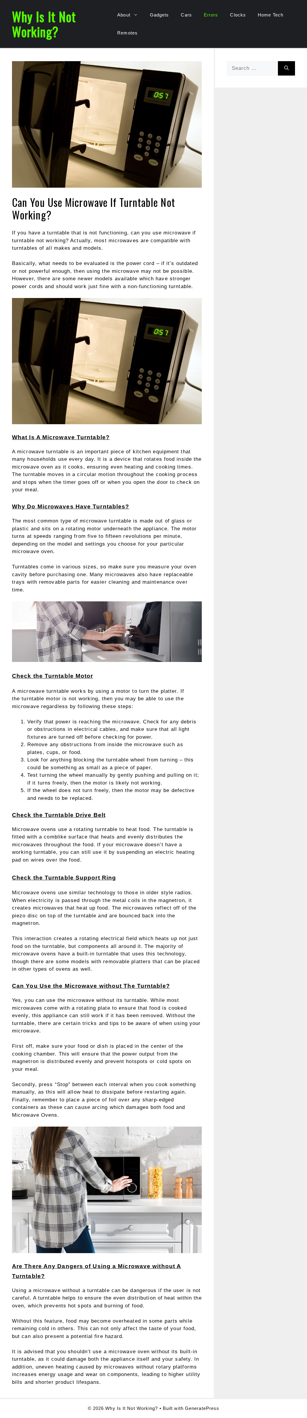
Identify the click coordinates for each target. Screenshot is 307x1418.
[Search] (286, 68)
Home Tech (270, 14)
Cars (186, 14)
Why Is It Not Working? (44, 24)
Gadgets (159, 14)
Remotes (127, 32)
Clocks (238, 14)
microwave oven (32, 551)
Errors (211, 14)
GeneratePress (202, 1408)
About (123, 14)
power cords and (33, 286)
